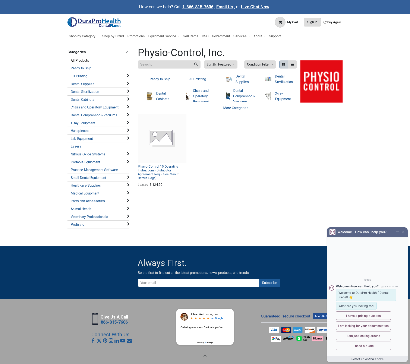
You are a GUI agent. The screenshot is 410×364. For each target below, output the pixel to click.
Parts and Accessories (88, 201)
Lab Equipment (82, 139)
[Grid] (283, 64)
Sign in (312, 22)
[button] (220, 64)
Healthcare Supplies (86, 185)
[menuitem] (84, 36)
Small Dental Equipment (88, 178)
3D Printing (79, 76)
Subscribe (269, 283)
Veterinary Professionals (89, 217)
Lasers (76, 146)
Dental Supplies (82, 84)
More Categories (235, 108)
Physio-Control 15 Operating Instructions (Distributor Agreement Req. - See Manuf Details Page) (158, 172)
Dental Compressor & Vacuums (94, 115)
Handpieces (80, 131)
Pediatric (77, 224)
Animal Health (81, 209)
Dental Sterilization (85, 92)
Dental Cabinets (82, 100)
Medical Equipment (85, 193)
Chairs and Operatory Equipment (95, 107)
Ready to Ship (81, 68)
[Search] (196, 64)
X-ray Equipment (83, 123)
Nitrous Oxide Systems (88, 154)
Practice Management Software (94, 170)
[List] (292, 64)
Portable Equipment (85, 162)
